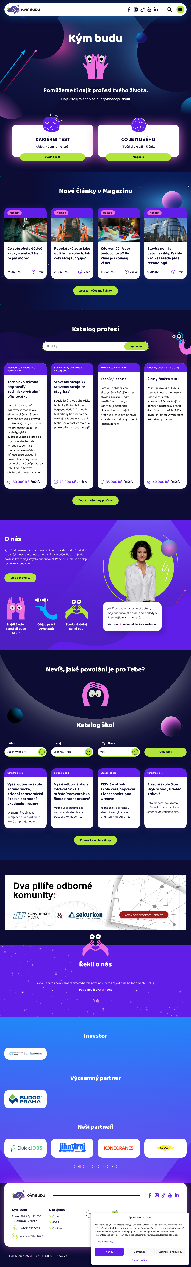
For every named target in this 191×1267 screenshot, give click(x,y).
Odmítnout (140, 1252)
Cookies (135, 1260)
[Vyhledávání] (169, 9)
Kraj (58, 743)
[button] (93, 1000)
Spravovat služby (105, 1242)
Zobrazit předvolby (170, 1252)
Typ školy (108, 743)
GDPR (144, 1260)
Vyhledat (136, 346)
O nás (55, 1216)
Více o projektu (20, 577)
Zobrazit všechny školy (95, 840)
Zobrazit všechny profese (95, 500)
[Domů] (28, 1195)
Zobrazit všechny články (95, 290)
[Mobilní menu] (180, 9)
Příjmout (109, 1252)
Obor (12, 743)
